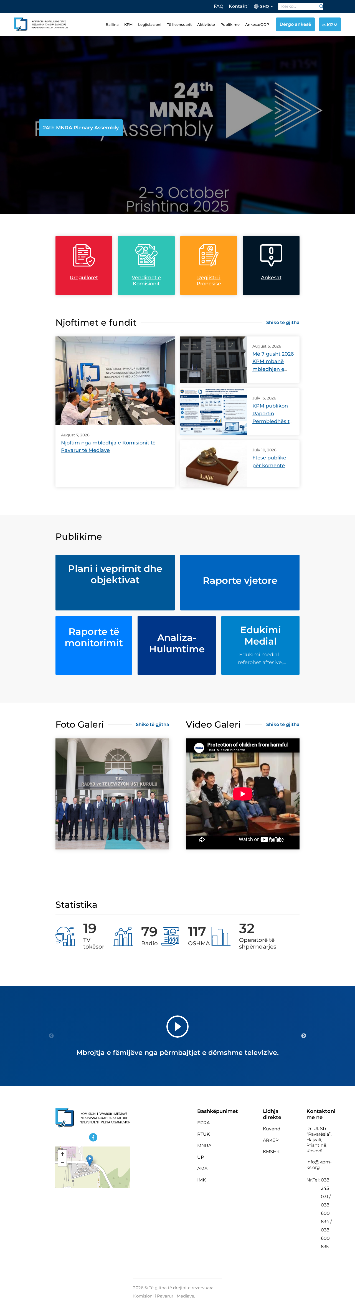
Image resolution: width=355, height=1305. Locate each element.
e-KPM (330, 24)
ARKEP (270, 1140)
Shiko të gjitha (283, 322)
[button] (89, 1160)
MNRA (204, 1145)
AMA (202, 1168)
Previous (51, 1036)
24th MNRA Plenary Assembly (81, 128)
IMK (201, 1180)
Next (303, 1036)
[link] (319, 6)
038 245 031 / (326, 1188)
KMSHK (271, 1151)
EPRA (203, 1122)
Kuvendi (272, 1128)
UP (200, 1157)
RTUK (203, 1134)
